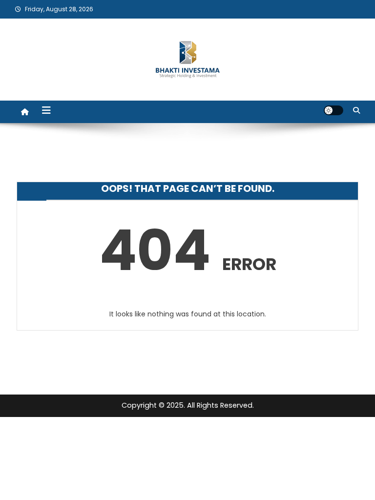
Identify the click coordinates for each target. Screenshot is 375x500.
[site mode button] (333, 110)
